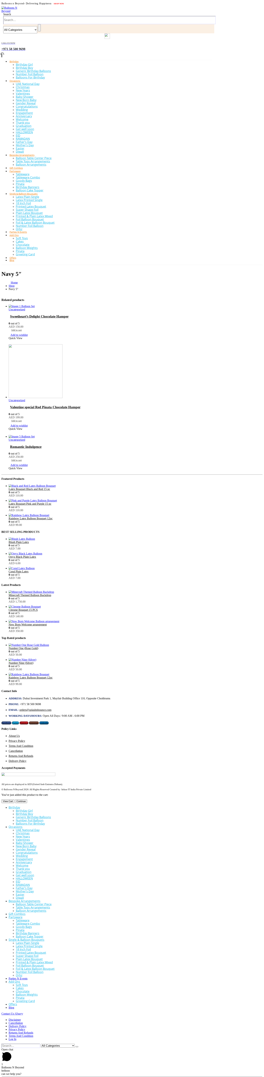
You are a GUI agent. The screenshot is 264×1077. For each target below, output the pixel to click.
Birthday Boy (24, 68)
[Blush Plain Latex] (136, 539)
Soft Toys (22, 238)
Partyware (15, 171)
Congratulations (27, 106)
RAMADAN (23, 139)
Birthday (14, 61)
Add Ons (14, 235)
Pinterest (24, 723)
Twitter (15, 723)
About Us (14, 735)
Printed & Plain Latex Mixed (34, 216)
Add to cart (16, 330)
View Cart (8, 801)
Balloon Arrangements (31, 165)
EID (18, 135)
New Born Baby (26, 100)
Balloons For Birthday (30, 77)
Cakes (20, 241)
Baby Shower (24, 97)
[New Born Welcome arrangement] (136, 621)
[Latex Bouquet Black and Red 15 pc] (136, 486)
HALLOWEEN (24, 132)
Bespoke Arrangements (22, 155)
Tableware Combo (28, 177)
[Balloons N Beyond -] (10, 11)
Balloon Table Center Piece (34, 158)
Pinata (20, 184)
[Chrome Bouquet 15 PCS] (136, 606)
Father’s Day (24, 142)
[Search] (39, 27)
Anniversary (24, 116)
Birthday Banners (27, 187)
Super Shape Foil (27, 210)
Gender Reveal (26, 103)
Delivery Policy (17, 760)
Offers (13, 1004)
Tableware (22, 174)
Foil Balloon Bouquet (30, 219)
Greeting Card (25, 254)
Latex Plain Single (27, 197)
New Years (23, 90)
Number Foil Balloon (29, 74)
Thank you (23, 123)
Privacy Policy (17, 740)
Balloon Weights (27, 248)
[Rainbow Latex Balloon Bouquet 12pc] (136, 515)
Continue (21, 801)
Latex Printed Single (29, 200)
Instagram (34, 723)
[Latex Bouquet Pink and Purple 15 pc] (136, 500)
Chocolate (22, 245)
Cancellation (16, 750)
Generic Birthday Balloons (33, 71)
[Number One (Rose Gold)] (136, 645)
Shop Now (59, 4)
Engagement (24, 113)
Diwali (20, 898)
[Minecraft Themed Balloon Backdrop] (136, 592)
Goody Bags (24, 181)
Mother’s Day (25, 145)
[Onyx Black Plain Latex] (136, 553)
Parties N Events (18, 978)
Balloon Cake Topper (29, 936)
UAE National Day (28, 84)
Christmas (23, 87)
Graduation (23, 126)
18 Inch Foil (23, 203)
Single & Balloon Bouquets (24, 193)
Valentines (23, 94)
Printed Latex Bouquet (31, 206)
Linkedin (44, 723)
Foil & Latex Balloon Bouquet (35, 223)
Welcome (22, 119)
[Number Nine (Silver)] (136, 659)
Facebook (6, 723)
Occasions (15, 80)
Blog (12, 260)
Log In (12, 1039)
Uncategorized (17, 309)
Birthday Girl (24, 64)
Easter (20, 148)
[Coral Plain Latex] (136, 568)
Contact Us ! (12, 1013)
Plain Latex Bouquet (29, 213)
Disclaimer (15, 1019)
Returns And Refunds (21, 755)
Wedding (22, 110)
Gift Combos (17, 914)
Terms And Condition (21, 745)
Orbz (19, 975)
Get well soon (25, 129)
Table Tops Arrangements (33, 161)
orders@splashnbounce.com (35, 709)
